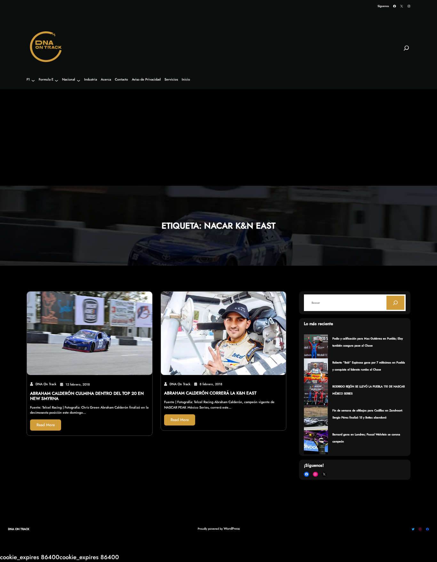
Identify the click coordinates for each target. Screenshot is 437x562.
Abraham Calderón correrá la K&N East (210, 393)
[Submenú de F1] (33, 80)
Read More (45, 425)
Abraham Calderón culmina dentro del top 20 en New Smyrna (87, 396)
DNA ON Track (18, 529)
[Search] (395, 303)
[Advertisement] (218, 138)
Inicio (186, 80)
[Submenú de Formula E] (56, 80)
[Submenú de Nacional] (78, 80)
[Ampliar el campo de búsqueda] (406, 51)
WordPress (232, 528)
